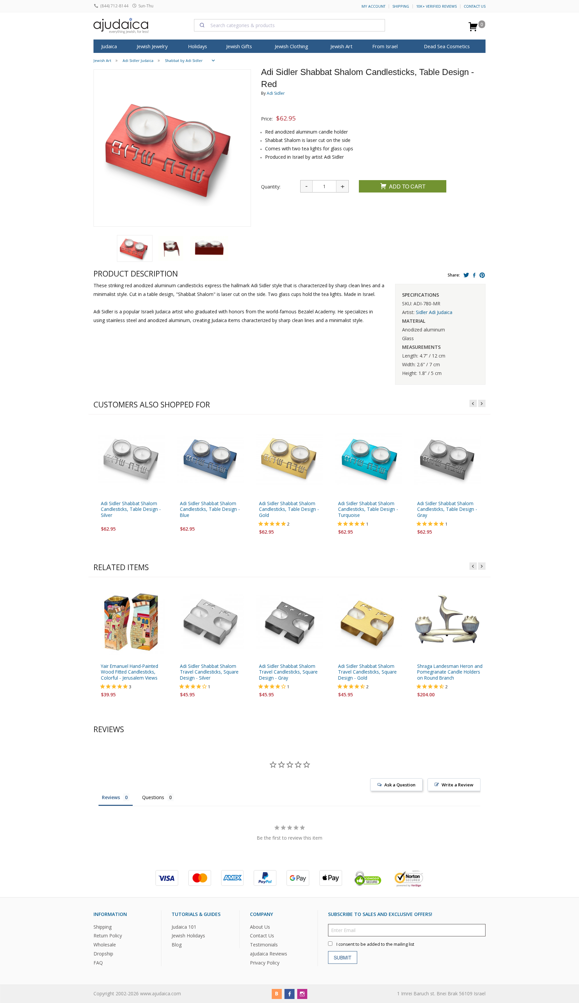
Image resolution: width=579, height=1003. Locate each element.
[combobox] (289, 25)
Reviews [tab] (111, 797)
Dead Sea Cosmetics (447, 46)
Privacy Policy (264, 962)
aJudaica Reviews (268, 953)
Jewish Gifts (239, 46)
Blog (177, 944)
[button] (134, 248)
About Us (260, 926)
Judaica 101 (184, 926)
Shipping (400, 6)
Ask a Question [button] (399, 785)
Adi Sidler (276, 93)
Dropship (103, 953)
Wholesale (104, 944)
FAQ (98, 962)
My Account (373, 6)
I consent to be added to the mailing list (375, 944)
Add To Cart (407, 186)
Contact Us (475, 6)
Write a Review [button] (457, 785)
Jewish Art (341, 46)
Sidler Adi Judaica (434, 312)
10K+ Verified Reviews (436, 6)
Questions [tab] (153, 797)
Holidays (197, 46)
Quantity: (270, 186)
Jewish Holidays (188, 935)
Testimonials (264, 944)
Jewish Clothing (291, 46)
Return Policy (107, 935)
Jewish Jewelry (152, 46)
